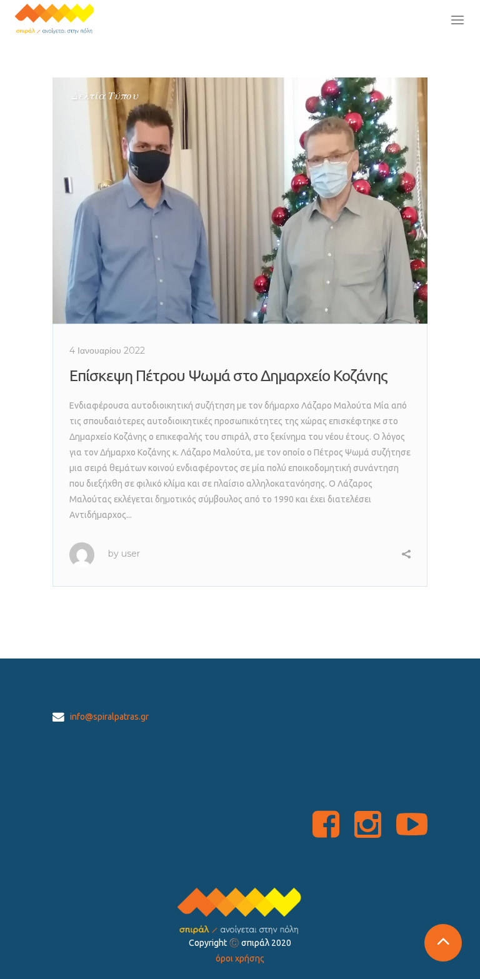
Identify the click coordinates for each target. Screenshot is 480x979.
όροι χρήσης (240, 958)
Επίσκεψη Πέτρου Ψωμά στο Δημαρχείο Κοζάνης (228, 375)
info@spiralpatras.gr (109, 717)
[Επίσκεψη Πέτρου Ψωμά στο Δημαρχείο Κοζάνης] (240, 200)
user (130, 553)
